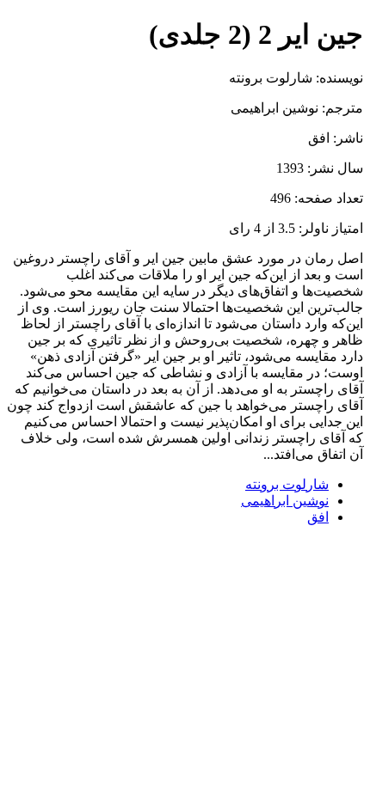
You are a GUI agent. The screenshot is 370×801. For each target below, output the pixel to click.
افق (318, 517)
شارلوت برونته (287, 484)
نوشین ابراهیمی (285, 500)
